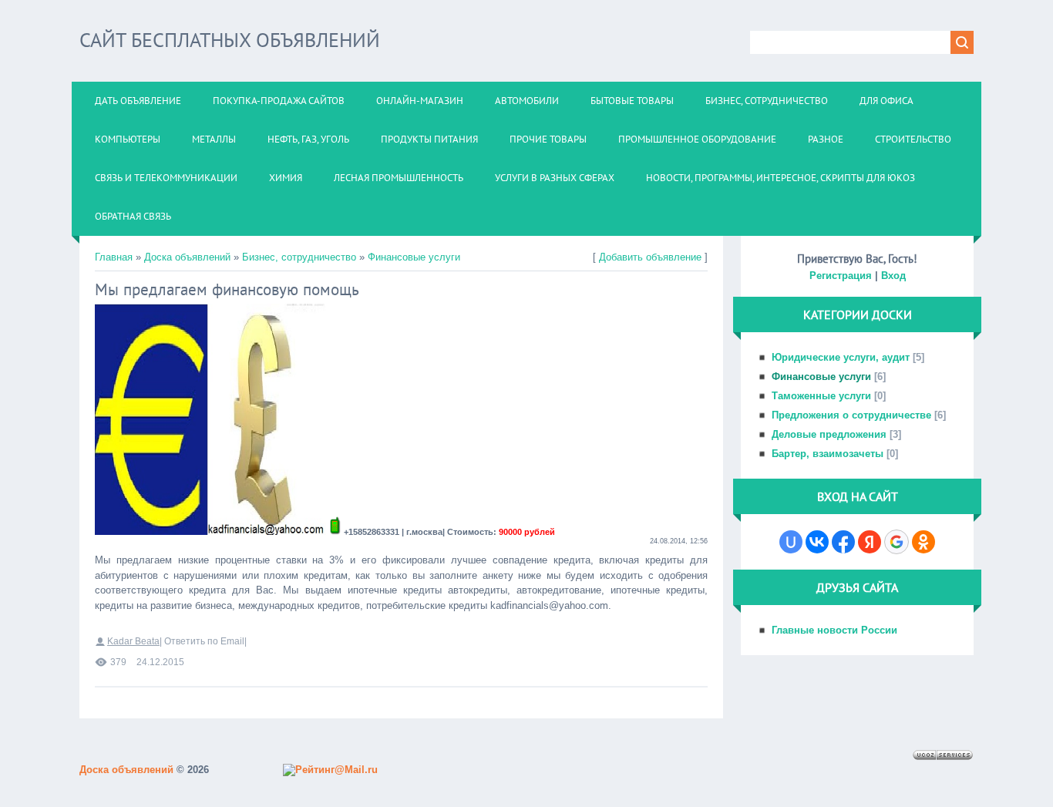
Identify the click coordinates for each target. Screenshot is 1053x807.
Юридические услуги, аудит (841, 357)
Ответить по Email (204, 641)
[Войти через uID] (790, 541)
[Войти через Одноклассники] (923, 541)
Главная (114, 257)
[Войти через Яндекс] (869, 541)
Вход (893, 275)
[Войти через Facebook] (843, 541)
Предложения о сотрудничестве (851, 415)
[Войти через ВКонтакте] (817, 541)
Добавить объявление (650, 257)
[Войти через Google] (896, 542)
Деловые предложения (829, 434)
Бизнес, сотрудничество (299, 257)
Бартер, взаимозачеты (827, 453)
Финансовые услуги (414, 257)
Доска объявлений (187, 257)
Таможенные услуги (821, 396)
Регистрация (840, 275)
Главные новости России (834, 630)
